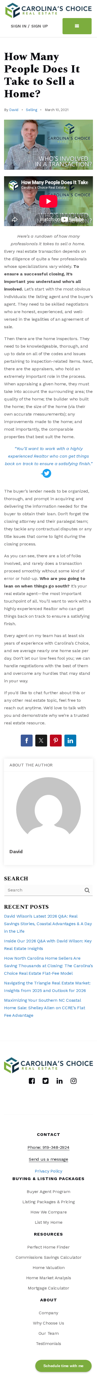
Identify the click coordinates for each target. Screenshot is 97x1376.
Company (48, 1312)
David (13, 110)
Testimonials (48, 1343)
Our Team (49, 1333)
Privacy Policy (48, 1171)
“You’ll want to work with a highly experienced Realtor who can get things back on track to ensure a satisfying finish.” (48, 456)
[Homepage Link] (48, 9)
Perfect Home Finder (48, 1247)
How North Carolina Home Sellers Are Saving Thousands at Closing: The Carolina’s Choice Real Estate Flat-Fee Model (48, 966)
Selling (31, 110)
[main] (48, 539)
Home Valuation (49, 1267)
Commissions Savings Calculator (49, 1257)
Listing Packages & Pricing (48, 1201)
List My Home (49, 1222)
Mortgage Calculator (48, 1288)
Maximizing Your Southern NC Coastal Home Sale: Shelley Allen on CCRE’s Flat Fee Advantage (44, 1008)
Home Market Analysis (48, 1277)
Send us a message (48, 1159)
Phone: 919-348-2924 (48, 1147)
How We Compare (48, 1212)
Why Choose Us (48, 1323)
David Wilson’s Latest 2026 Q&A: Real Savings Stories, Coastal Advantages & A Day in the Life (48, 924)
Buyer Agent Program (48, 1191)
